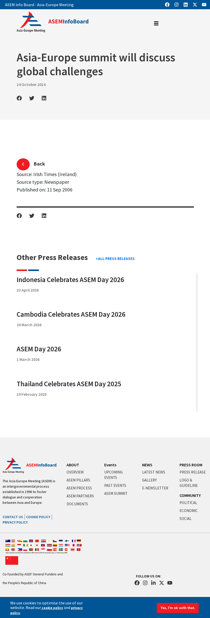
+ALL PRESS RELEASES (115, 258)
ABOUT (73, 464)
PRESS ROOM (191, 464)
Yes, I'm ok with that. (178, 607)
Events (110, 464)
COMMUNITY (190, 495)
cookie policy (52, 608)
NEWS (147, 464)
